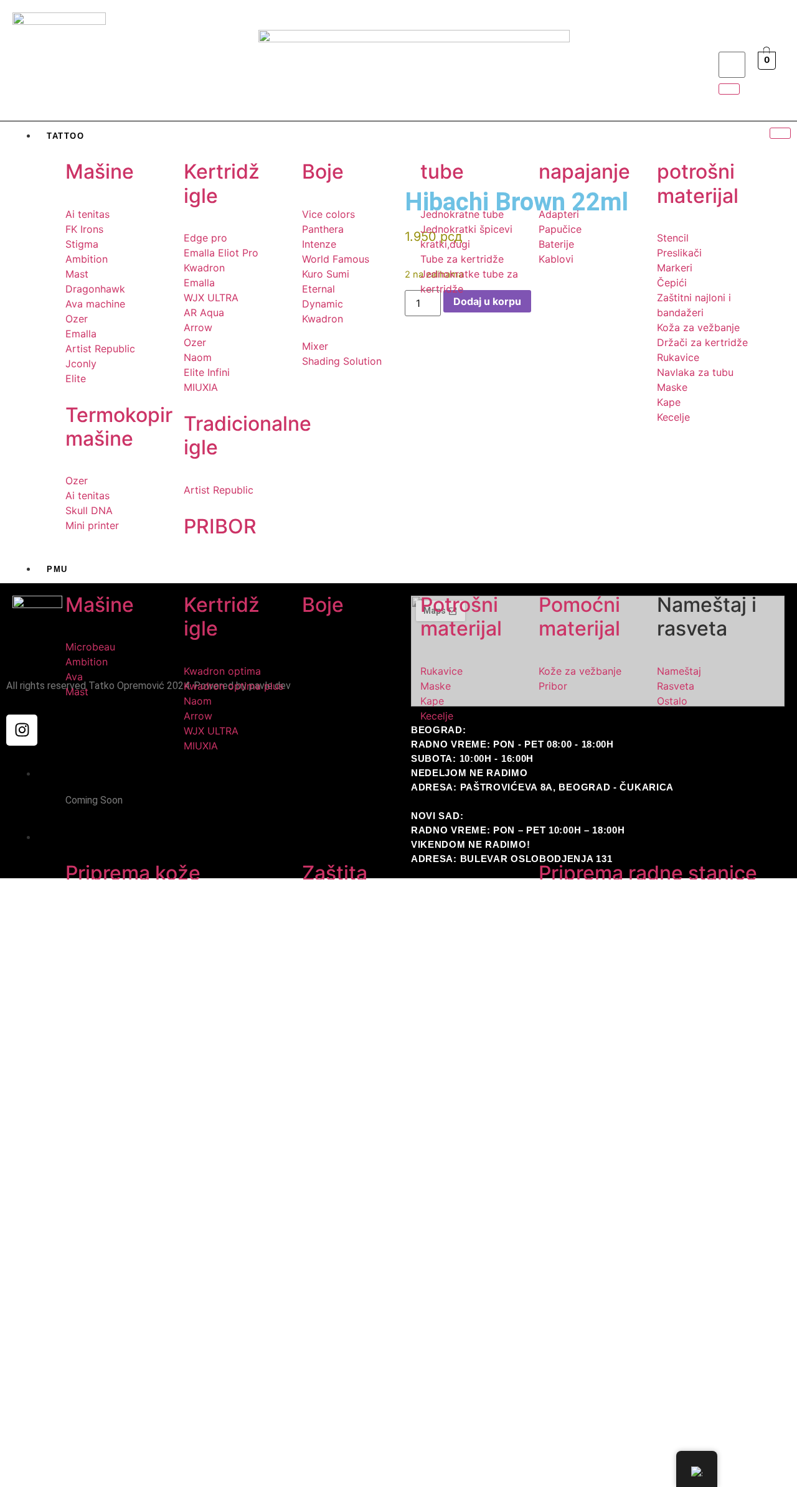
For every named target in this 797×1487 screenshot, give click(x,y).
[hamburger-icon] (780, 133)
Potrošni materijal (101, 837)
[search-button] (729, 89)
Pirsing (67, 774)
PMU (57, 569)
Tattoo (66, 136)
